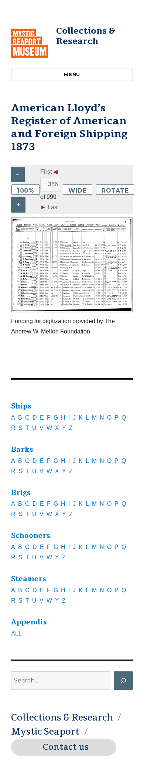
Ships (21, 406)
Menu (72, 74)
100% (25, 190)
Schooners (30, 535)
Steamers (28, 579)
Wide (77, 190)
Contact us (66, 747)
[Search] (123, 680)
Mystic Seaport (45, 732)
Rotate (115, 190)
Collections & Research (85, 36)
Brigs (21, 493)
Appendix (29, 622)
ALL (16, 633)
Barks (22, 449)
